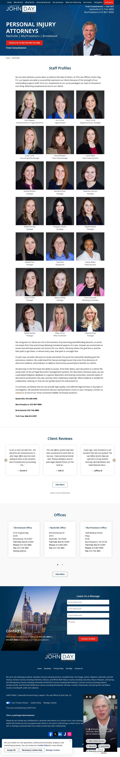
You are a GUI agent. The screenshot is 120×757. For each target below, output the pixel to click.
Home (9, 2)
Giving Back (98, 2)
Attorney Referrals (43, 2)
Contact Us (109, 2)
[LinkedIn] (60, 734)
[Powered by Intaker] (104, 753)
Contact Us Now (88, 639)
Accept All (11, 750)
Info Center (87, 2)
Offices (60, 514)
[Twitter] (55, 734)
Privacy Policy (59, 668)
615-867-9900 (106, 12)
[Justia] (65, 734)
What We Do (29, 2)
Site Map (69, 668)
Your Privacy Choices (20, 703)
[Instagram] (69, 734)
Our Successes (58, 2)
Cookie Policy (35, 703)
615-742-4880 (106, 9)
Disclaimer (47, 668)
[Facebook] (51, 734)
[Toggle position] (109, 696)
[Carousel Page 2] (62, 564)
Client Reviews (60, 438)
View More (60, 485)
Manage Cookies (50, 703)
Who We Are (18, 2)
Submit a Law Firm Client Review (60, 493)
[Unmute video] (86, 696)
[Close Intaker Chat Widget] (113, 696)
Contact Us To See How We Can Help (24, 43)
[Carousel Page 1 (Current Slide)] (57, 564)
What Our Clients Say (73, 2)
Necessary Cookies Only (32, 750)
